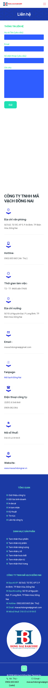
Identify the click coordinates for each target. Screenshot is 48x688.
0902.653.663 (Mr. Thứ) (28, 603)
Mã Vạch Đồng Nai (12, 377)
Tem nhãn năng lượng (19, 547)
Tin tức (12, 515)
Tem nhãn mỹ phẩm (18, 543)
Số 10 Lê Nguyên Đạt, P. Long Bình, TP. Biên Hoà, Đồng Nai (23, 595)
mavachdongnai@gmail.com (28, 607)
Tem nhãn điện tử (17, 559)
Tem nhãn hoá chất (18, 555)
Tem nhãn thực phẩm (18, 539)
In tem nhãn (14, 507)
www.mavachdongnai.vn (15, 468)
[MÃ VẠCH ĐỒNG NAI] (24, 657)
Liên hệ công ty (16, 519)
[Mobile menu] (44, 4)
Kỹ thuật (13, 511)
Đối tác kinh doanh (17, 499)
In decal (12, 503)
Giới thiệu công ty (17, 495)
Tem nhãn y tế (15, 551)
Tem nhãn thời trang (18, 563)
